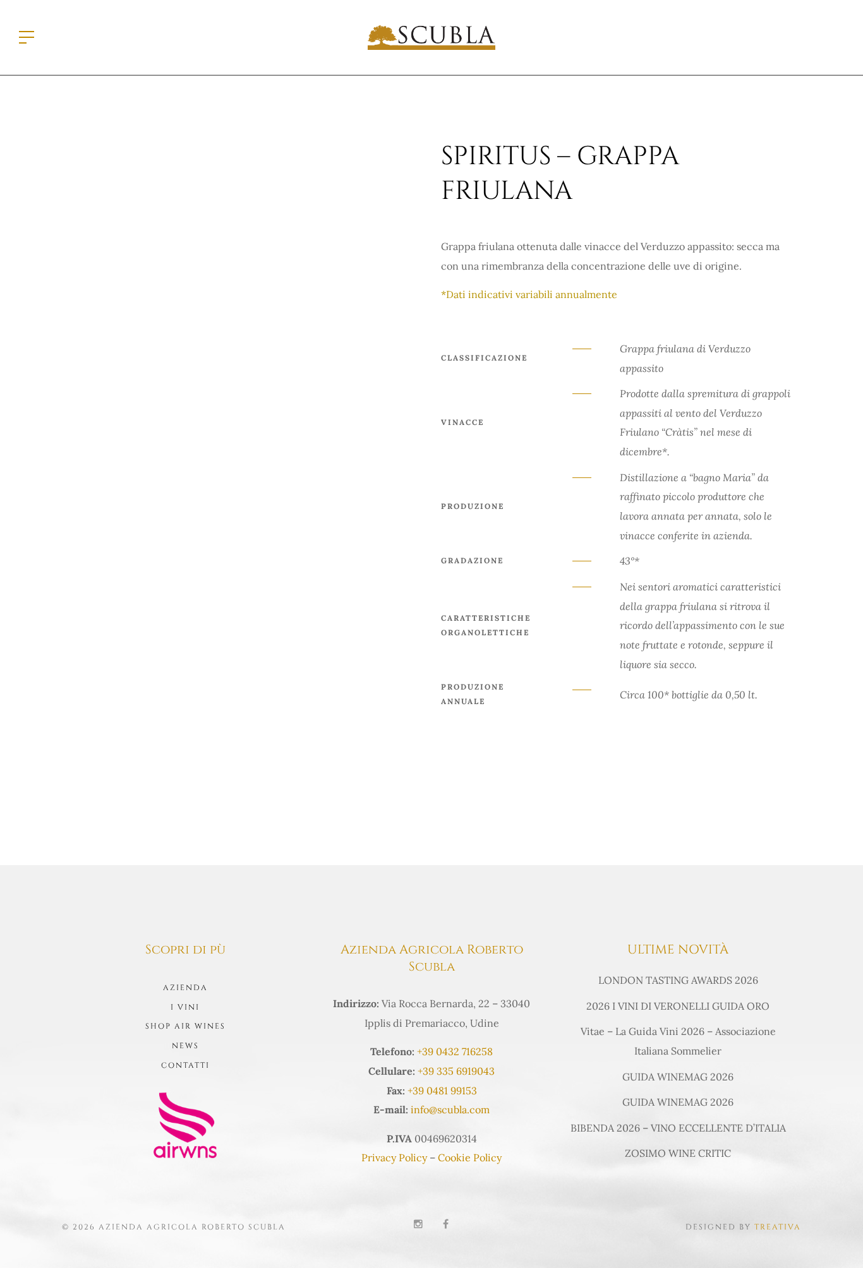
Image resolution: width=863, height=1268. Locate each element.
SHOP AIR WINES (185, 1026)
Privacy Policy (394, 1157)
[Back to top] (834, 1239)
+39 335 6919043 (456, 1071)
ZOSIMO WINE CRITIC (678, 1153)
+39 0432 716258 (455, 1051)
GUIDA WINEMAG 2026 (677, 1076)
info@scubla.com (450, 1109)
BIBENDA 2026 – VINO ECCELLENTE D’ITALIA (678, 1127)
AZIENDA (185, 988)
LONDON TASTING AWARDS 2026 (678, 980)
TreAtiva (777, 1227)
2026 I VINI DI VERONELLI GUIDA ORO (677, 1006)
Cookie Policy (470, 1157)
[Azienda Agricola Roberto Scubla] (431, 36)
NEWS (185, 1046)
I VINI (185, 1007)
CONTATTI (185, 1065)
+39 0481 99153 (442, 1090)
